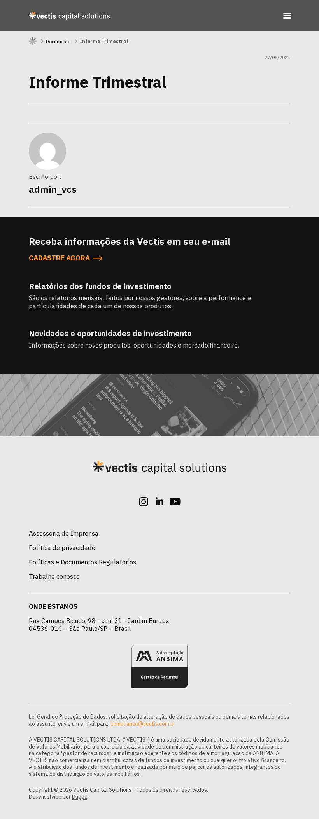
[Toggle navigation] (287, 15)
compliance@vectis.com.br (142, 723)
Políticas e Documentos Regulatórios (82, 562)
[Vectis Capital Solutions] (69, 15)
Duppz (79, 796)
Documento (58, 41)
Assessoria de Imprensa (63, 533)
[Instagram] (144, 501)
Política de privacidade (62, 547)
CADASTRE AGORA (59, 258)
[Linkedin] (159, 501)
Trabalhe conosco (54, 576)
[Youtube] (175, 501)
